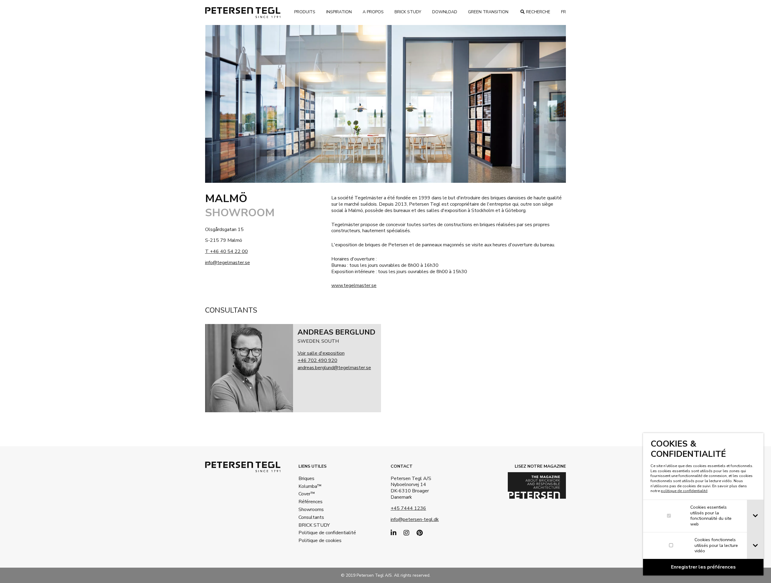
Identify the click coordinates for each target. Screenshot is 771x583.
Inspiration (339, 12)
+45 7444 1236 (408, 508)
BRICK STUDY (314, 525)
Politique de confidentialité (318, 532)
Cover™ (306, 494)
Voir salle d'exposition (321, 353)
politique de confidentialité (684, 491)
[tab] (755, 516)
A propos (373, 12)
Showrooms (311, 509)
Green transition (488, 12)
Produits (304, 12)
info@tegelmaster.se (227, 262)
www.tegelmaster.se (353, 285)
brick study (408, 12)
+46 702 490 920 (317, 360)
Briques (306, 478)
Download (444, 12)
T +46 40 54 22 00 (226, 251)
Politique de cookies (318, 540)
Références (310, 501)
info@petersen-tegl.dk (415, 519)
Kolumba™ (310, 486)
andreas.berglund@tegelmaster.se (334, 367)
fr (563, 12)
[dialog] (703, 504)
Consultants (311, 517)
